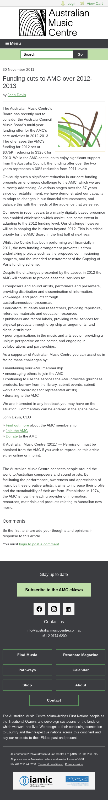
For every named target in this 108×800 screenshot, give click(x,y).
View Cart (95, 3)
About (80, 685)
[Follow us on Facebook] (39, 609)
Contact (54, 700)
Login (72, 3)
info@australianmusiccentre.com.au (54, 630)
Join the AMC (17, 431)
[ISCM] (77, 780)
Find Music (27, 655)
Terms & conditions (50, 764)
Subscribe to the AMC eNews (54, 590)
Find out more (17, 425)
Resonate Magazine (80, 655)
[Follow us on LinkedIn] (68, 609)
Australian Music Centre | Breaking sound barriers (54, 22)
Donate (12, 436)
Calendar (81, 670)
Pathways (27, 670)
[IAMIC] (36, 780)
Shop (27, 685)
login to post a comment (39, 544)
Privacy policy (74, 764)
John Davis (17, 95)
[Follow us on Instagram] (54, 609)
